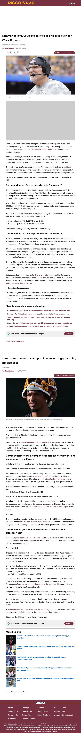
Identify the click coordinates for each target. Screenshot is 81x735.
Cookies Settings (28, 719)
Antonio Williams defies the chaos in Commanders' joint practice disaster (38, 326)
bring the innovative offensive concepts (34, 522)
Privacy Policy (59, 711)
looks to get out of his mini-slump (19, 283)
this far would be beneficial (45, 275)
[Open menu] (5, 3)
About (10, 708)
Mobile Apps (13, 711)
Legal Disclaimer (44, 715)
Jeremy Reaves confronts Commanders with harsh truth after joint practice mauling (38, 318)
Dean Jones (9, 48)
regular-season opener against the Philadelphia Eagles (46, 507)
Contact (41, 708)
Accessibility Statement (63, 715)
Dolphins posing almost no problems (27, 538)
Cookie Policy (27, 715)
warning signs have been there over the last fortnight (30, 609)
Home (8, 341)
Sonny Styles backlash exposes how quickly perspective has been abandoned (39, 323)
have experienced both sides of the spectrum (38, 584)
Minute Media (12, 724)
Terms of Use (13, 715)
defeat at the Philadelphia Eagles (44, 149)
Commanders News (19, 692)
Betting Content (18, 341)
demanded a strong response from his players (42, 442)
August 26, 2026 (37, 492)
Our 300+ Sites (60, 708)
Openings (25, 708)
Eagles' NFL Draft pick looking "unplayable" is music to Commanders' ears (38, 314)
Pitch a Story (43, 711)
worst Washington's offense (44, 476)
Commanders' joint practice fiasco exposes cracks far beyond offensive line (38, 311)
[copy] (18, 52)
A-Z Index (12, 719)
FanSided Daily (27, 711)
